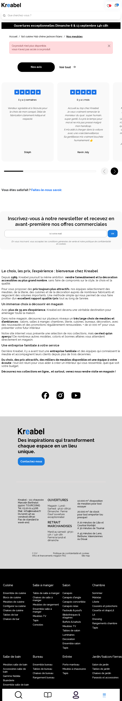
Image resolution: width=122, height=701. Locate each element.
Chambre (98, 585)
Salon (66, 585)
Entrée (67, 656)
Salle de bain (12, 656)
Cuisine (8, 585)
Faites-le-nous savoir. (46, 190)
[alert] (61, 48)
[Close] (109, 46)
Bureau (38, 656)
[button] (31, 461)
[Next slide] (114, 171)
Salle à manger (43, 585)
